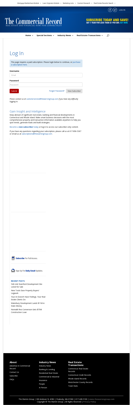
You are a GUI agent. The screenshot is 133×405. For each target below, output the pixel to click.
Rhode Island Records (77, 378)
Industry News (64, 35)
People (42, 384)
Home (28, 35)
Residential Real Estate (48, 373)
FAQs (12, 379)
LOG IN (122, 10)
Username (14, 71)
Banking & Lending (47, 369)
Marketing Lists (68, 3)
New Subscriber (74, 91)
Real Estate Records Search (103, 3)
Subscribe (14, 376)
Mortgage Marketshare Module (28, 3)
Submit (14, 91)
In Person (43, 387)
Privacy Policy (89, 401)
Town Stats (73, 386)
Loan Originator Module (51, 3)
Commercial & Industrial (49, 376)
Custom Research (83, 3)
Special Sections (44, 35)
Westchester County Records (80, 382)
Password (14, 80)
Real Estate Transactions (89, 35)
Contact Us (14, 372)
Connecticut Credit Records (79, 375)
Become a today (24, 127)
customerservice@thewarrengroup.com (42, 99)
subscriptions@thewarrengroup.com (37, 134)
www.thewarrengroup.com (101, 399)
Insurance (43, 380)
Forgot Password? (56, 91)
